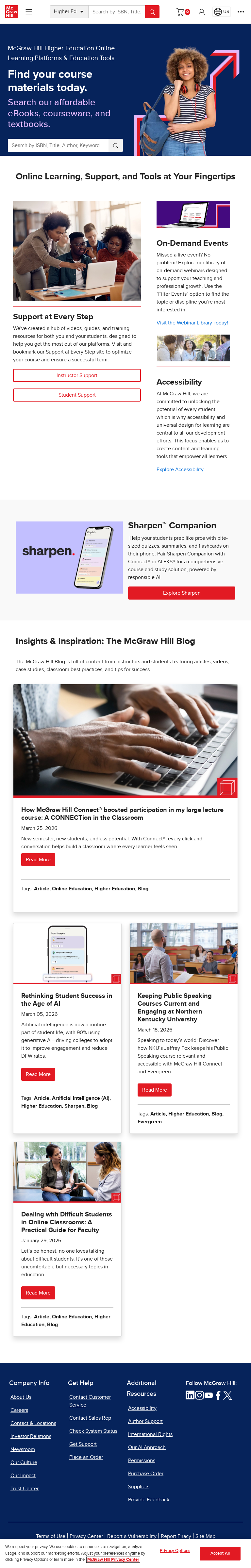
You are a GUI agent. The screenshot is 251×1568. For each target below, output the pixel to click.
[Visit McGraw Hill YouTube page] (208, 1394)
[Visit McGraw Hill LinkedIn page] (190, 1394)
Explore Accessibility (180, 469)
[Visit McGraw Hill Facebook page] (218, 1394)
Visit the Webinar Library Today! (192, 322)
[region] (125, 1553)
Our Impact (23, 1475)
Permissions (141, 1460)
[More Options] (240, 11)
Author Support (145, 1421)
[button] (201, 11)
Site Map (205, 1536)
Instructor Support (77, 375)
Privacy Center (86, 1536)
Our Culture (23, 1462)
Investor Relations (30, 1436)
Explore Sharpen (182, 593)
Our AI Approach (147, 1447)
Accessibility (142, 1408)
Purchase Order (145, 1473)
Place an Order (86, 1457)
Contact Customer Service (90, 1401)
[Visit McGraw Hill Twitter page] (227, 1394)
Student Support (77, 395)
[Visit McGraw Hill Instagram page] (199, 1394)
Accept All (220, 1553)
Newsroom (22, 1449)
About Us (20, 1397)
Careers (19, 1410)
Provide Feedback (148, 1499)
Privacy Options (175, 1551)
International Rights (150, 1434)
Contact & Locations (33, 1423)
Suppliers (138, 1486)
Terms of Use (50, 1536)
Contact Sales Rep (90, 1418)
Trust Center (24, 1488)
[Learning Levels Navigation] (29, 12)
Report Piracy (176, 1536)
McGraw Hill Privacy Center (113, 1560)
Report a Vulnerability (132, 1536)
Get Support (83, 1444)
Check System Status (93, 1431)
